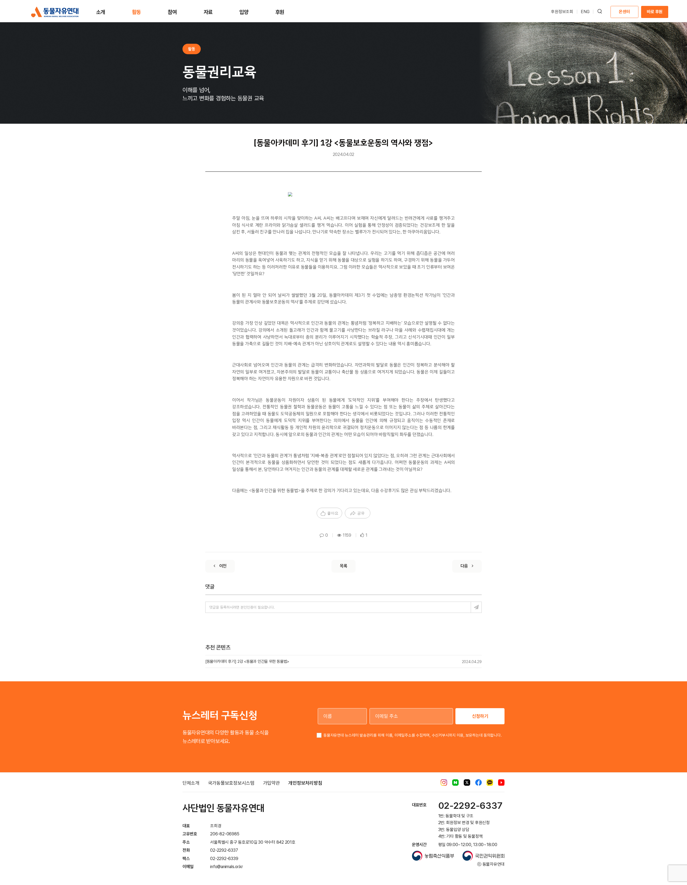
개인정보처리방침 (305, 783)
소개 (100, 12)
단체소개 (190, 783)
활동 (136, 12)
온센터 (624, 11)
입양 (244, 12)
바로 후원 (655, 11)
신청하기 (480, 716)
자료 (208, 12)
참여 (172, 12)
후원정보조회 (562, 11)
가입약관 (271, 783)
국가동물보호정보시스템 (231, 783)
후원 (279, 12)
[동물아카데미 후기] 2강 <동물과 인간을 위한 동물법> (247, 661)
